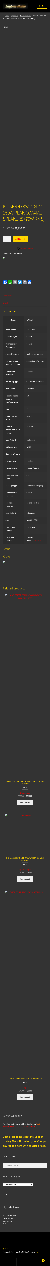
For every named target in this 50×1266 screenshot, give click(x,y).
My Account (8, 1262)
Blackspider (25, 793)
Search (25, 1262)
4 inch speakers (25, 16)
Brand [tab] (5, 303)
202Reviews (36, 540)
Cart (38, 1259)
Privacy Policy (8, 1252)
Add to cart (20, 239)
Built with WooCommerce (26, 1252)
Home (7, 16)
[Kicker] (18, 268)
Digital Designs (25, 869)
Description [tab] (7, 295)
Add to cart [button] (25, 802)
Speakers (14, 16)
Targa (25, 1087)
